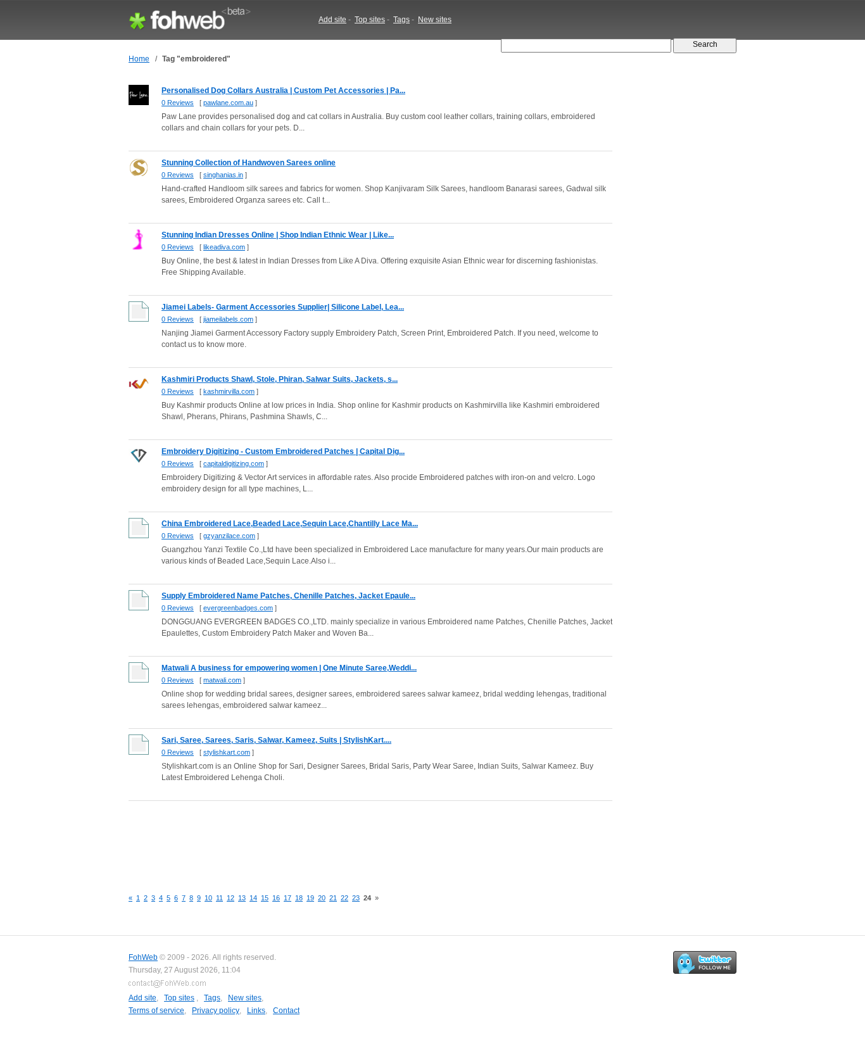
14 (253, 898)
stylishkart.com (226, 752)
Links (256, 1010)
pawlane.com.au (228, 102)
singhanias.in (223, 175)
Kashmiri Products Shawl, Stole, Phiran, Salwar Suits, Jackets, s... (279, 379)
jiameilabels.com (228, 319)
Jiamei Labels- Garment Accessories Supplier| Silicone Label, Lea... (282, 307)
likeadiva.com (224, 247)
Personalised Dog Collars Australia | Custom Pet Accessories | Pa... (283, 90)
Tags (401, 19)
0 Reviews (177, 102)
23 (356, 898)
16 (276, 898)
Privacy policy (215, 1010)
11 (219, 898)
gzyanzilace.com (229, 535)
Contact (286, 1010)
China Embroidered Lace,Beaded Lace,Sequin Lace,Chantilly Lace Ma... (289, 523)
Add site (332, 19)
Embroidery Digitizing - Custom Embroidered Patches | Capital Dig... (283, 451)
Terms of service (156, 1010)
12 (230, 898)
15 (264, 898)
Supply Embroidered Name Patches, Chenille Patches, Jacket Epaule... (288, 595)
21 (333, 898)
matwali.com (222, 680)
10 (208, 898)
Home (139, 58)
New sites (434, 19)
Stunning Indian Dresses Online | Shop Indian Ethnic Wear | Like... (277, 234)
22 (344, 898)
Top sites (370, 19)
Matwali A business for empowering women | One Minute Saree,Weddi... (289, 668)
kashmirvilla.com (229, 391)
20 (321, 898)
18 (299, 898)
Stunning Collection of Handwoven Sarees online (248, 162)
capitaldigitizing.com (233, 463)
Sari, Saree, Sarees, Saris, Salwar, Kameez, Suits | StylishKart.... (276, 740)
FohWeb (143, 957)
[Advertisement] (359, 837)
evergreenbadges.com (238, 608)
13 (242, 898)
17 (287, 898)
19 (310, 898)
